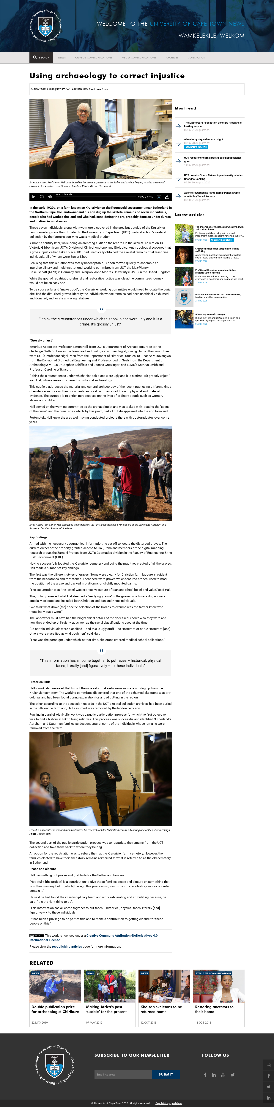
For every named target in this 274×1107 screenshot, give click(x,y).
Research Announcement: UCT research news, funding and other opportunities (218, 295)
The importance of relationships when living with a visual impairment (219, 228)
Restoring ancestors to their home (214, 1009)
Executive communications (213, 973)
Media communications (139, 57)
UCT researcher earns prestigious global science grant (213, 159)
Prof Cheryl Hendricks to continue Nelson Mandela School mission (215, 271)
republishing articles (67, 946)
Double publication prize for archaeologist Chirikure (55, 1009)
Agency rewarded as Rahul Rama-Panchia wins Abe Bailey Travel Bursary (212, 194)
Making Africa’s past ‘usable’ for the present (106, 1009)
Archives (172, 57)
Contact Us (196, 57)
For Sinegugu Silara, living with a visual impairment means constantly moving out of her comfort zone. (219, 234)
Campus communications (93, 57)
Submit (166, 1074)
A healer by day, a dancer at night (203, 139)
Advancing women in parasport (210, 314)
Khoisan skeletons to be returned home (161, 1009)
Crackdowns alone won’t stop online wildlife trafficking (217, 250)
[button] (33, 197)
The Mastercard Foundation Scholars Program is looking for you (213, 124)
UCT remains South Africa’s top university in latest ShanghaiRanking (213, 177)
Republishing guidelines (168, 1103)
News (62, 57)
